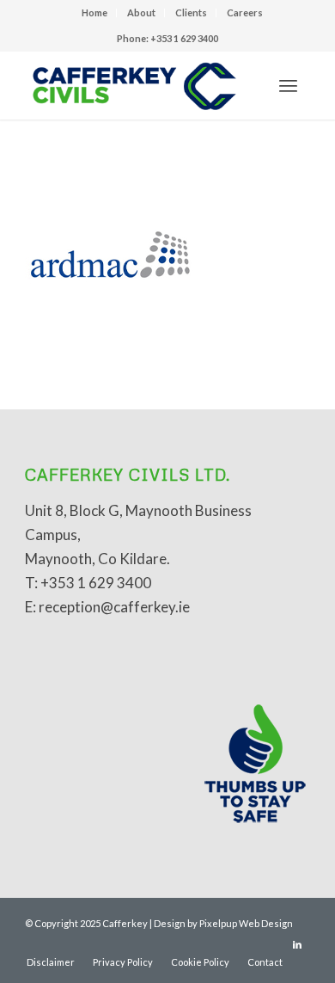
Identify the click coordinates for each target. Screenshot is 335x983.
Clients (191, 12)
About (141, 12)
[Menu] (288, 85)
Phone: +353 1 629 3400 (167, 38)
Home (94, 12)
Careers (245, 12)
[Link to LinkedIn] (297, 944)
